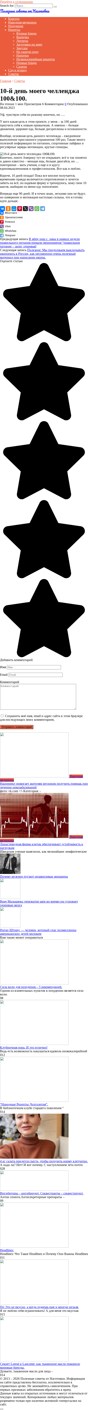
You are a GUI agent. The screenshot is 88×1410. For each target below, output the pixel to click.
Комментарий (9, 682)
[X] (25, 208)
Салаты (21, 66)
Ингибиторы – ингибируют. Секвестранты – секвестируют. (41, 1193)
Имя (3, 667)
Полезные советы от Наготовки (24, 11)
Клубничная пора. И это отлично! (23, 1047)
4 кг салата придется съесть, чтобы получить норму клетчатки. (44, 1161)
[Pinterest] (19, 208)
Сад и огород (17, 70)
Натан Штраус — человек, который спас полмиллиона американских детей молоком (38, 932)
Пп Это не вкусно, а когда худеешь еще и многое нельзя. (39, 1307)
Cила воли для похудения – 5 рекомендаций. (31, 987)
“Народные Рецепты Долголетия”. (24, 1104)
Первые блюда (26, 63)
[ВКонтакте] (2, 208)
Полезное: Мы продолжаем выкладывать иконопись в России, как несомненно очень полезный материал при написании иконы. (42, 253)
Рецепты (14, 29)
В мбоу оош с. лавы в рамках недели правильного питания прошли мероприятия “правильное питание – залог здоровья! (40, 242)
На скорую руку (27, 52)
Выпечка (22, 37)
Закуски (22, 48)
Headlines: (7, 1250)
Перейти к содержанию (16, 1)
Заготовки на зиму (29, 44)
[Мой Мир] (13, 208)
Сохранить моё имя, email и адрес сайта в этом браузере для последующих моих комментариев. (41, 717)
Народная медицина (22, 22)
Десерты (22, 41)
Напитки (22, 55)
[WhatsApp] (36, 208)
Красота (13, 18)
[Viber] (31, 208)
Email (4, 674)
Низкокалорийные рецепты (35, 59)
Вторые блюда (26, 33)
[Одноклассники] (8, 208)
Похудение (15, 26)
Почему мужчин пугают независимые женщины (34, 876)
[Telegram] (42, 208)
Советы (13, 74)
